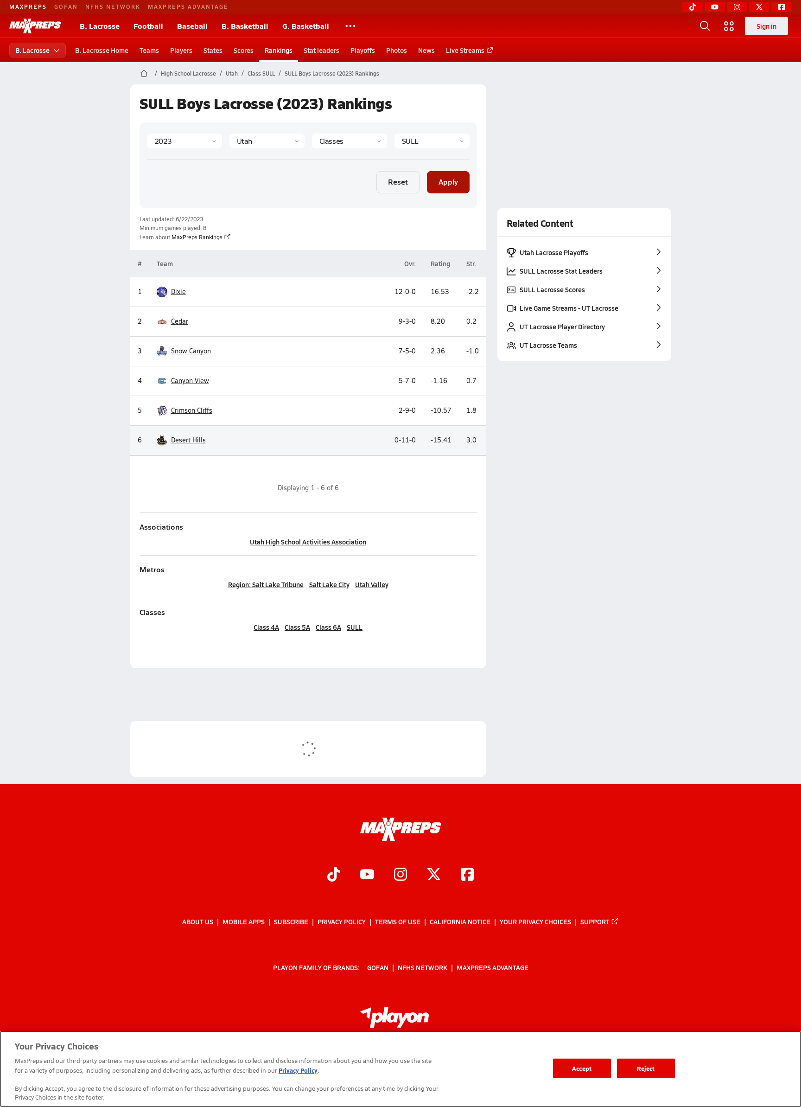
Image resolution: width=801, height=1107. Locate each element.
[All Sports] (350, 26)
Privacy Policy (342, 921)
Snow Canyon (191, 350)
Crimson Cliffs (191, 410)
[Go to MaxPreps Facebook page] (467, 875)
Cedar (179, 321)
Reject (646, 1068)
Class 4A (266, 627)
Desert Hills (188, 439)
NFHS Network (112, 6)
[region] (400, 1069)
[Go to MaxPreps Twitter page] (433, 875)
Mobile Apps (243, 921)
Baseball (192, 25)
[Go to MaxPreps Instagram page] (400, 875)
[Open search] (705, 26)
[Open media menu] (729, 26)
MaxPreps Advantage (188, 6)
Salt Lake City (329, 584)
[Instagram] (737, 7)
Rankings (278, 50)
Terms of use (397, 921)
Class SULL (261, 73)
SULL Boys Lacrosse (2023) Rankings (332, 73)
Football (148, 25)
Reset (398, 181)
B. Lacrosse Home (101, 50)
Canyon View (190, 380)
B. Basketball (245, 25)
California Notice (460, 921)
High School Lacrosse (188, 73)
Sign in (766, 26)
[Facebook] (781, 7)
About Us (197, 921)
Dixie (178, 291)
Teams (149, 50)
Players (181, 50)
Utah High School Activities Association (308, 542)
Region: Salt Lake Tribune (266, 584)
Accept (581, 1068)
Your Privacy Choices (535, 921)
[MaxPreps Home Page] (144, 73)
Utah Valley (371, 584)
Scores (244, 50)
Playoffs (362, 50)
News (426, 50)
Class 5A (297, 627)
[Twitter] (759, 7)
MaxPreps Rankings (197, 237)
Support (595, 921)
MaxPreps (28, 6)
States (212, 50)
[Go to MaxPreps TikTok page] (333, 875)
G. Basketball (305, 25)
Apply (448, 181)
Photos (396, 50)
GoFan (66, 6)
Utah (232, 73)
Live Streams (465, 50)
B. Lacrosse (100, 25)
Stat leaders (321, 50)
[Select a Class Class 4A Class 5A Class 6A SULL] (432, 141)
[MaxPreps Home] (35, 26)
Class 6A (328, 627)
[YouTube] (715, 7)
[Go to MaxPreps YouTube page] (367, 875)
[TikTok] (692, 7)
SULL (354, 627)
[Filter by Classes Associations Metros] (349, 141)
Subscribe (291, 921)
